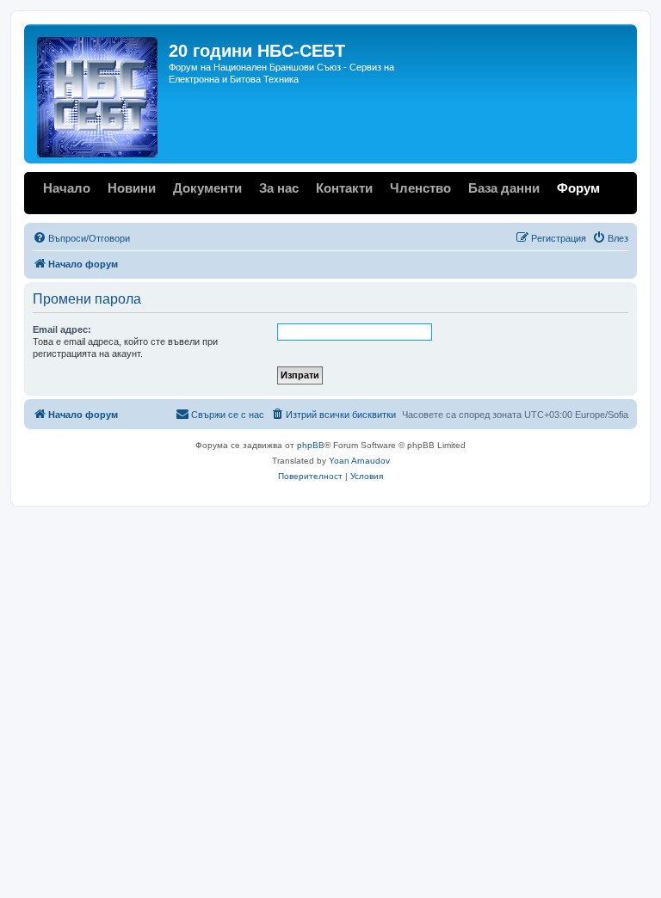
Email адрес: (62, 329)
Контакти (344, 188)
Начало (66, 188)
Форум (578, 188)
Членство (420, 188)
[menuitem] (81, 238)
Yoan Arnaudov (359, 460)
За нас (279, 188)
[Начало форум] (98, 93)
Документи (207, 188)
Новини (132, 188)
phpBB (310, 445)
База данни (504, 188)
